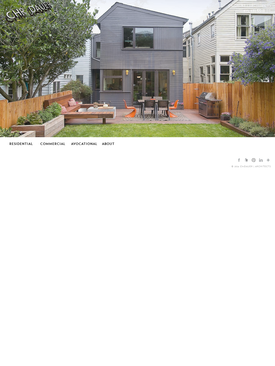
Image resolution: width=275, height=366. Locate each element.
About (108, 143)
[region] (137, 68)
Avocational (84, 143)
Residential (21, 143)
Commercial (53, 143)
